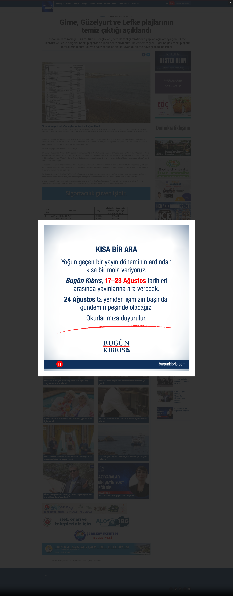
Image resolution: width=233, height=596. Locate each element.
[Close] (230, 2)
